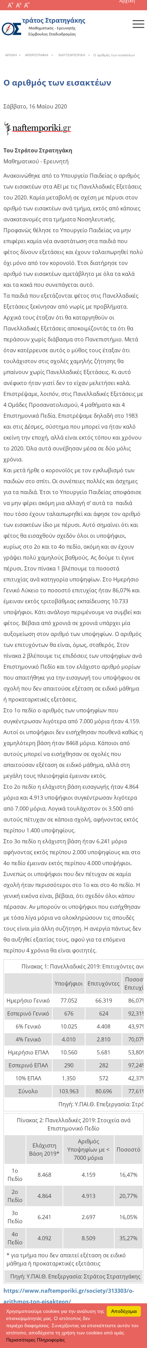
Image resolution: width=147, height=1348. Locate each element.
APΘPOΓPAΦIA (35, 55)
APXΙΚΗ (11, 55)
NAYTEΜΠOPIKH (70, 55)
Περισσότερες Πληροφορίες (35, 1340)
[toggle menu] (138, 23)
